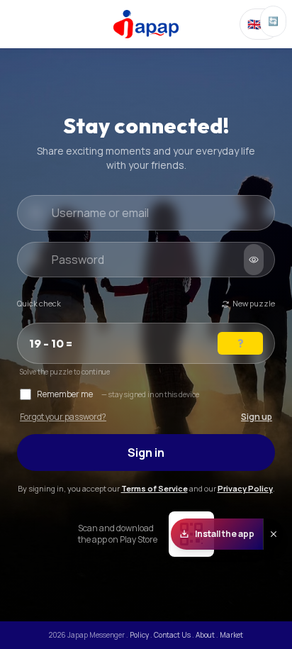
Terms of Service (154, 488)
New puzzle (253, 303)
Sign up (256, 417)
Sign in (146, 452)
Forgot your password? (63, 417)
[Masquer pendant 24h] (273, 534)
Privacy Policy (245, 488)
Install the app (224, 534)
